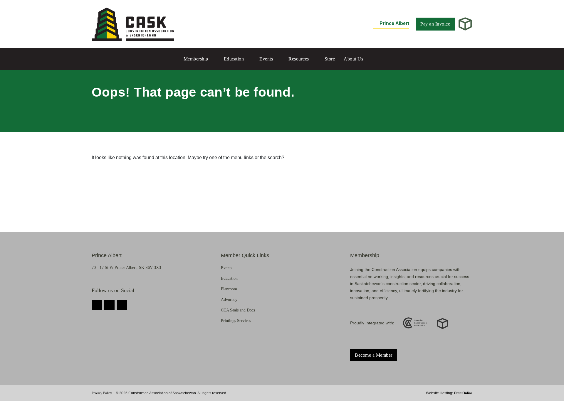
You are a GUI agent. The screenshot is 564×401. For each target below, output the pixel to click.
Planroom (229, 289)
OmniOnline (463, 393)
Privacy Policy (102, 393)
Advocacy (229, 299)
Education (234, 58)
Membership (196, 58)
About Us (353, 58)
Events (266, 58)
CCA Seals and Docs (238, 310)
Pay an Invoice (435, 23)
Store (330, 58)
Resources (298, 58)
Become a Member (373, 355)
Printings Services (236, 321)
